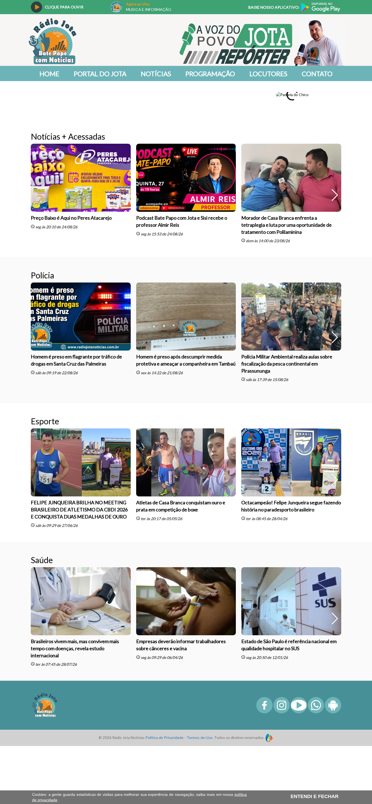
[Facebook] (264, 701)
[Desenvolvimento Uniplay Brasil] (269, 727)
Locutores (268, 74)
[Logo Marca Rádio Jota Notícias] (44, 694)
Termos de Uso (199, 727)
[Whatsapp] (316, 701)
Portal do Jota (100, 74)
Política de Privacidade (164, 727)
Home (49, 74)
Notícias (156, 74)
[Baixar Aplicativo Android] (333, 701)
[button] (335, 95)
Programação (210, 74)
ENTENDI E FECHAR (315, 796)
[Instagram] (281, 701)
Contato (317, 74)
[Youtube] (299, 701)
